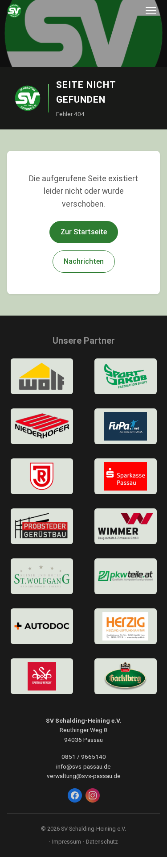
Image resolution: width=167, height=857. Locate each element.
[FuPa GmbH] (125, 426)
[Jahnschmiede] (42, 476)
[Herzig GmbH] (125, 626)
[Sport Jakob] (125, 376)
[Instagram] (93, 795)
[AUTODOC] (42, 626)
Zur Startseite (84, 232)
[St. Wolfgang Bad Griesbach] (42, 576)
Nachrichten (84, 261)
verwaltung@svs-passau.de (84, 775)
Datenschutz (102, 841)
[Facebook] (75, 795)
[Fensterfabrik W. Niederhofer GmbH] (42, 426)
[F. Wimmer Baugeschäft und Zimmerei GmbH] (125, 526)
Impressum (66, 841)
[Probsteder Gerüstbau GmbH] (42, 526)
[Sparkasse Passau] (125, 476)
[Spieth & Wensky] (42, 676)
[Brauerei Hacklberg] (125, 676)
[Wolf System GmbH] (42, 376)
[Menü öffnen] (151, 11)
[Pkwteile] (125, 576)
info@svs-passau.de (83, 766)
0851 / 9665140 (83, 756)
